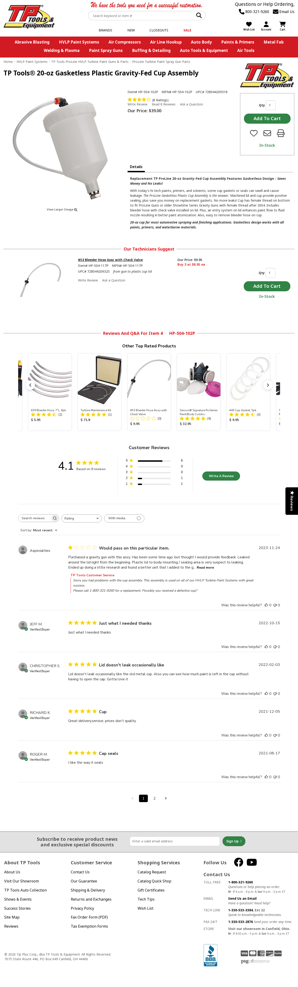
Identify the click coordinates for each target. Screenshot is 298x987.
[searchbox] (34, 518)
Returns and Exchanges (91, 899)
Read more (205, 567)
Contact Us (80, 872)
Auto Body (201, 42)
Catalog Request (152, 872)
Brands (105, 30)
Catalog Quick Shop (154, 881)
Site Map (12, 917)
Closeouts (158, 30)
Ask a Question (191, 104)
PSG (255, 961)
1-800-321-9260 (240, 882)
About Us (12, 872)
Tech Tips (146, 899)
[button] (30, 385)
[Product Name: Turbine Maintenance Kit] (100, 392)
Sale (187, 30)
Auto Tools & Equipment (204, 50)
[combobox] (81, 518)
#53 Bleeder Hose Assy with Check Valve (110, 260)
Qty (262, 105)
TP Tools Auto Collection (25, 890)
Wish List (145, 908)
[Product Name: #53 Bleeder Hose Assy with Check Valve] (149, 392)
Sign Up (233, 841)
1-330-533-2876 (240, 921)
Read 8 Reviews (164, 104)
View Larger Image (60, 209)
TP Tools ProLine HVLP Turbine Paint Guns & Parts (90, 61)
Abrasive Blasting (32, 42)
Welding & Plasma (62, 50)
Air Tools (245, 50)
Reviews (11, 926)
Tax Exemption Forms (89, 926)
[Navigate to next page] (165, 798)
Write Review (137, 104)
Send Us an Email (242, 898)
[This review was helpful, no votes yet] (266, 605)
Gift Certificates (151, 890)
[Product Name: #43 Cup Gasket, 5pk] (248, 392)
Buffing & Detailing (151, 50)
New (131, 30)
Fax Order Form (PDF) (89, 917)
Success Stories (17, 908)
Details (136, 166)
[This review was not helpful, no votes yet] (275, 605)
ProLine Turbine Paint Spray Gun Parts (161, 61)
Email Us (286, 11)
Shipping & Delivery (88, 890)
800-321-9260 (256, 11)
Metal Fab (274, 42)
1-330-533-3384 (240, 910)
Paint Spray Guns (106, 50)
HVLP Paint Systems (79, 42)
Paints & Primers (237, 42)
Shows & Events (18, 899)
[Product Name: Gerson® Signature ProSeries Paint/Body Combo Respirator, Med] (199, 392)
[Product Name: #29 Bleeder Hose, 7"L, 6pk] (50, 392)
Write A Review (221, 476)
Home (8, 61)
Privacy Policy (82, 908)
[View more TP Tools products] (267, 76)
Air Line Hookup (166, 42)
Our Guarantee (84, 881)
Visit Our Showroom (21, 881)
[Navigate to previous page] (132, 798)
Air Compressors (124, 42)
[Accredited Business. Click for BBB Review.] (210, 955)
